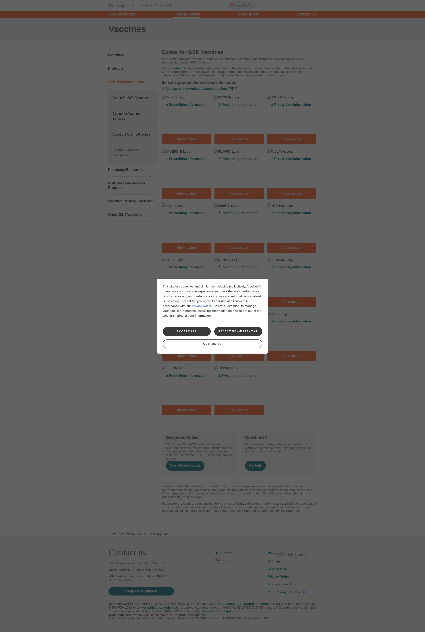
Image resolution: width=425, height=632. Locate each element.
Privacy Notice (202, 306)
